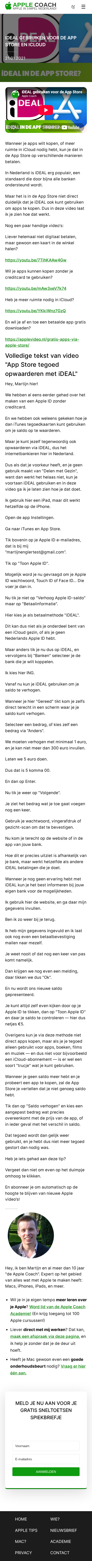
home (21, 1519)
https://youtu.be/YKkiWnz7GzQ (35, 310)
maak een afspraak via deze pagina (44, 1336)
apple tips (26, 1530)
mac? (20, 1541)
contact (60, 1552)
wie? (55, 1519)
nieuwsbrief (63, 1530)
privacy (23, 1552)
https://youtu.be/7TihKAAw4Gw (36, 260)
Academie (60, 1541)
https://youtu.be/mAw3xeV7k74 (35, 288)
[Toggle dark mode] (73, 6)
